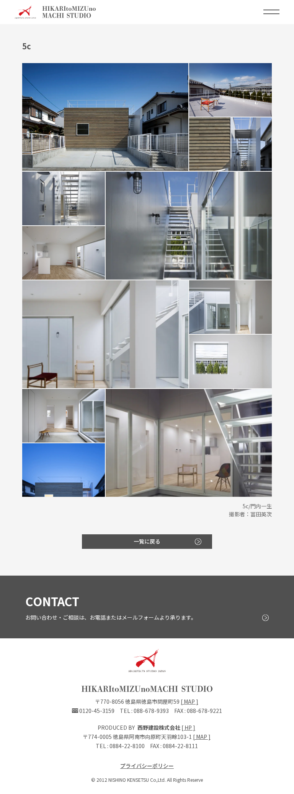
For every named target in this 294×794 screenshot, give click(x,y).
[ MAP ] (189, 701)
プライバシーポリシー (147, 766)
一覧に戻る (147, 541)
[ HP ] (188, 727)
